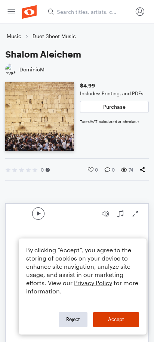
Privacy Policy (93, 282)
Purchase (114, 107)
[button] (47, 169)
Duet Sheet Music (54, 36)
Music (14, 36)
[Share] (144, 169)
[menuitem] (11, 12)
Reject (73, 319)
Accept (116, 319)
